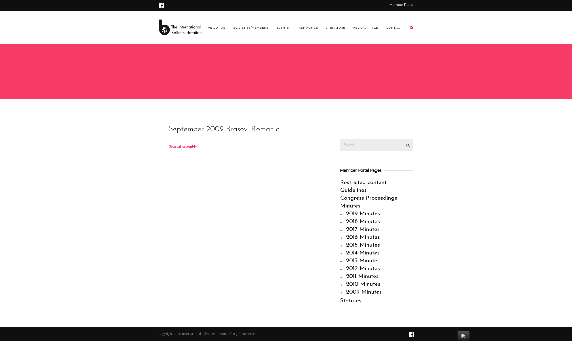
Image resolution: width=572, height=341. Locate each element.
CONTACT (394, 27)
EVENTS (282, 27)
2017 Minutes (363, 230)
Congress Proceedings (368, 198)
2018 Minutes (363, 222)
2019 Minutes (363, 214)
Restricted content (363, 183)
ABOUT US (216, 27)
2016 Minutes (363, 237)
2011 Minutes (362, 276)
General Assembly (183, 146)
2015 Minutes (363, 245)
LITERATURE (335, 27)
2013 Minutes (363, 261)
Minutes (350, 206)
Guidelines (353, 190)
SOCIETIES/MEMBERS (251, 27)
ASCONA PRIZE (365, 27)
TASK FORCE (307, 27)
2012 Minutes (363, 269)
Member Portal (401, 5)
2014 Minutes (363, 253)
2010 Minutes (363, 284)
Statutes (350, 301)
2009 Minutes (364, 292)
